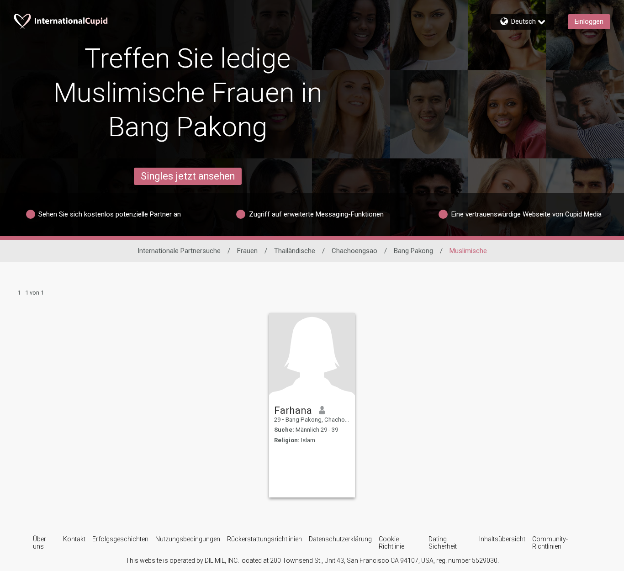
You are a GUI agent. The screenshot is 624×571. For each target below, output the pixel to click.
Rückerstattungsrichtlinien (264, 539)
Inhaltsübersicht (502, 539)
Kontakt (74, 539)
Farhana (293, 410)
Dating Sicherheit (442, 542)
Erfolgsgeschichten (120, 539)
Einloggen (589, 21)
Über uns (39, 542)
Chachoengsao (354, 251)
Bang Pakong (413, 251)
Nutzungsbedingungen (187, 539)
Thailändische (294, 251)
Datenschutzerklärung (340, 539)
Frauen (247, 251)
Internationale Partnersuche (179, 251)
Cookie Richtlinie (391, 542)
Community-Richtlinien (550, 542)
